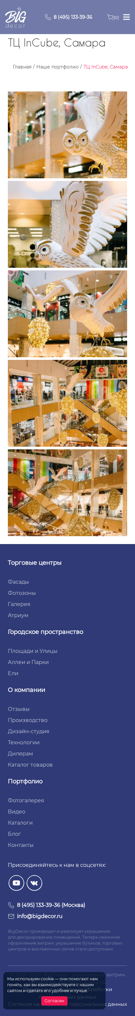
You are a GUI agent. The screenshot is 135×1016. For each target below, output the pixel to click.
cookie (47, 978)
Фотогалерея (26, 800)
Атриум (18, 615)
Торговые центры (35, 562)
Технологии (24, 742)
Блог (14, 834)
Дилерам (20, 754)
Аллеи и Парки (28, 662)
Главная (22, 67)
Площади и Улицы (33, 651)
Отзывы (19, 709)
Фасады (18, 582)
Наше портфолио (57, 67)
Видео (16, 812)
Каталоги (20, 823)
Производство (28, 720)
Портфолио (25, 781)
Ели (13, 673)
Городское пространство (45, 631)
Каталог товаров (30, 765)
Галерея (19, 604)
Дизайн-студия (28, 731)
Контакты (21, 845)
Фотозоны (22, 593)
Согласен (54, 1000)
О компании (26, 690)
